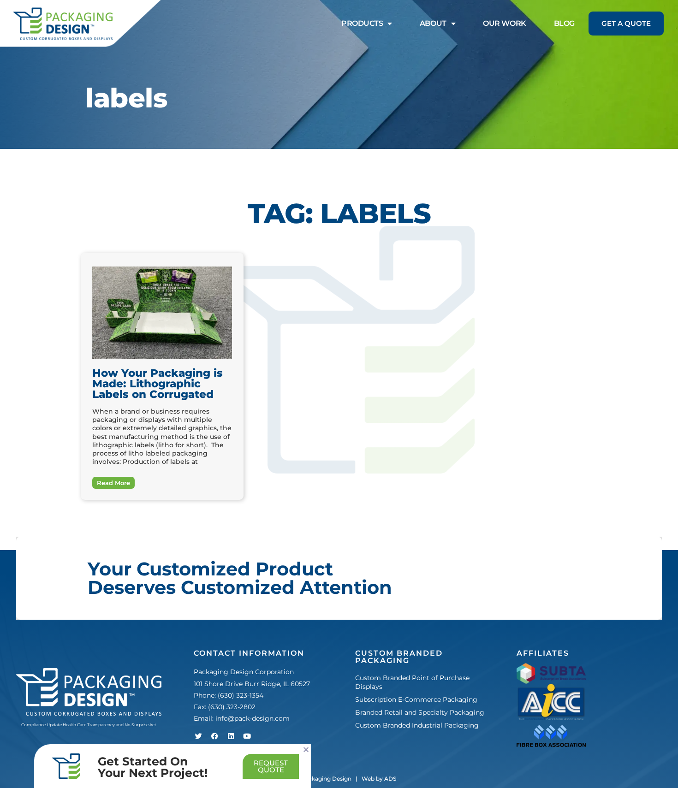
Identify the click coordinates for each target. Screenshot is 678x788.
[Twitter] (198, 736)
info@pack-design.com (252, 718)
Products (362, 23)
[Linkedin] (231, 736)
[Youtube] (247, 736)
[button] (306, 749)
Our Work (504, 23)
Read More (113, 482)
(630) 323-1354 (240, 695)
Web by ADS (379, 778)
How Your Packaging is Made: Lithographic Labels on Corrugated (157, 384)
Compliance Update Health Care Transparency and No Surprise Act (88, 724)
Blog (564, 23)
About (433, 23)
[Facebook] (214, 736)
